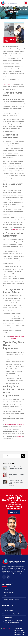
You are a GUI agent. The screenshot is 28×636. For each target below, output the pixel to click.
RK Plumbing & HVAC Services (19, 630)
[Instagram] (8, 577)
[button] (25, 3)
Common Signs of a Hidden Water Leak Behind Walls (16, 467)
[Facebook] (4, 577)
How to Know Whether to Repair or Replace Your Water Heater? (16, 474)
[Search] (23, 456)
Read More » (11, 477)
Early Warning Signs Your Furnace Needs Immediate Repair (16, 482)
